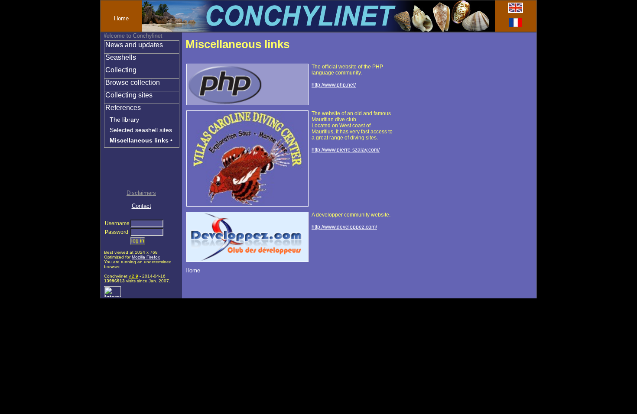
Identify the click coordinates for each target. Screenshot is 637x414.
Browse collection (132, 82)
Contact (141, 206)
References (123, 107)
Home (121, 18)
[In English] (515, 11)
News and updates (134, 45)
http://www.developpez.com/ (344, 227)
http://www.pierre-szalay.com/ (346, 150)
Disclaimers (141, 193)
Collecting (120, 70)
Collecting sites (129, 95)
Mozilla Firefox (146, 257)
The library (124, 119)
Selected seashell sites (141, 129)
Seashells (120, 57)
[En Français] (515, 25)
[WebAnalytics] (112, 295)
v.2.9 (133, 276)
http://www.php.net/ (334, 85)
